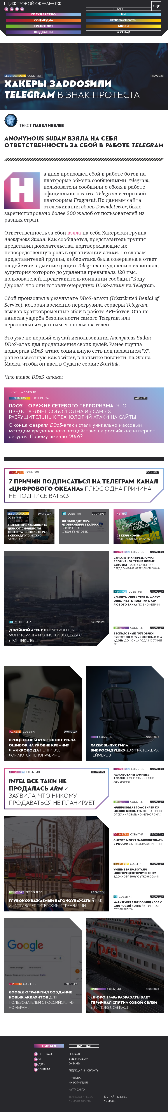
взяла (73, 233)
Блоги (123, 26)
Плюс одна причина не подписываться (83, 488)
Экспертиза (40, 398)
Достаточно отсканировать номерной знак (138, 811)
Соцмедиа (43, 20)
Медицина (121, 863)
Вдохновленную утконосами (136, 873)
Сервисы (15, 984)
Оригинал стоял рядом (138, 906)
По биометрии (137, 601)
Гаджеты (15, 731)
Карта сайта (77, 1089)
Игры (94, 737)
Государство (43, 14)
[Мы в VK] (12, 9)
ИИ (123, 14)
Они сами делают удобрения (135, 778)
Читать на (22, 392)
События (34, 75)
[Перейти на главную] (32, 3)
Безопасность (123, 20)
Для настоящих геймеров (125, 750)
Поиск (119, 9)
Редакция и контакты (84, 1070)
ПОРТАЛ (49, 1046)
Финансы (120, 591)
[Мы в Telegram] (6, 9)
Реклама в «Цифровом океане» (78, 1059)
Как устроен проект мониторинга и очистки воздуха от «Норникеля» (46, 635)
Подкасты (43, 32)
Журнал (123, 32)
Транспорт (44, 26)
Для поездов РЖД (124, 1002)
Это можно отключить (27, 532)
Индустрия (122, 552)
